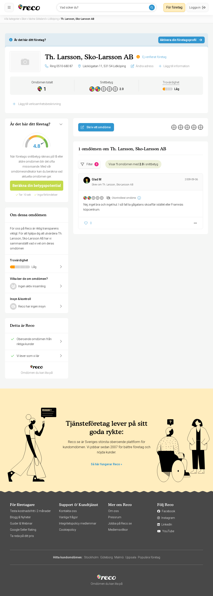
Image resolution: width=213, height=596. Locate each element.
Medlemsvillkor (118, 529)
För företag (174, 7)
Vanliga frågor (68, 517)
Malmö (119, 557)
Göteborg (106, 557)
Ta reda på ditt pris (22, 536)
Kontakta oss (68, 511)
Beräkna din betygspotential (36, 185)
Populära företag (149, 557)
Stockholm (91, 557)
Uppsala (130, 557)
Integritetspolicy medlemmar (77, 523)
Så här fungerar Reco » (106, 464)
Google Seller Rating (23, 529)
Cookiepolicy (67, 529)
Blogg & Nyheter (20, 517)
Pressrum (114, 517)
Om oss (113, 511)
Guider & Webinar (21, 523)
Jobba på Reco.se (120, 523)
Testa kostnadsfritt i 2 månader (30, 511)
